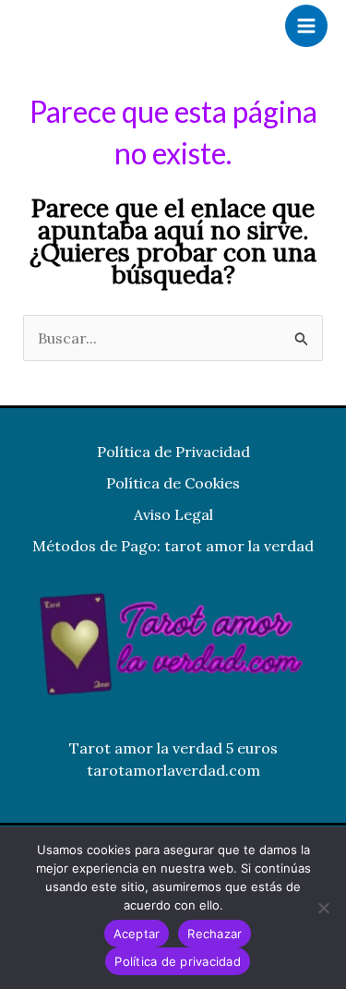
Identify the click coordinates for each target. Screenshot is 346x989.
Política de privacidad (177, 961)
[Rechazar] (323, 908)
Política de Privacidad (173, 451)
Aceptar (137, 933)
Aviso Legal (173, 514)
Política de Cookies (173, 483)
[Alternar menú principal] (306, 26)
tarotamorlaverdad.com (173, 770)
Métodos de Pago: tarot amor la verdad (173, 546)
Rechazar (214, 933)
